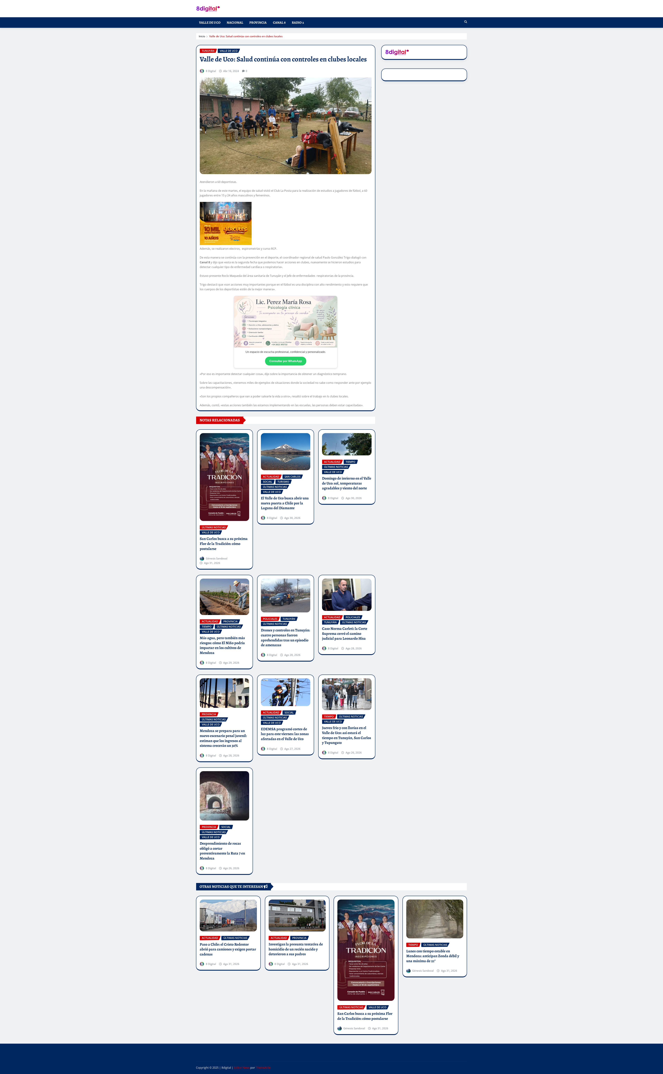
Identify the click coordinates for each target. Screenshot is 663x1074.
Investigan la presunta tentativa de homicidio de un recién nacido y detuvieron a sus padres (296, 949)
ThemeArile (263, 1068)
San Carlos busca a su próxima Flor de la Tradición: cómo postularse (224, 543)
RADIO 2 (298, 22)
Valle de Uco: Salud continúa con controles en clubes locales (245, 36)
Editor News (242, 1068)
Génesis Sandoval (216, 558)
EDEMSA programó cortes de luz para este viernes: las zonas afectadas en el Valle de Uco (285, 733)
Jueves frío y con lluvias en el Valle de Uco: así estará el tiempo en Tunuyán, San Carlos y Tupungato (346, 735)
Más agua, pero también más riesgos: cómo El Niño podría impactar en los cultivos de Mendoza (222, 645)
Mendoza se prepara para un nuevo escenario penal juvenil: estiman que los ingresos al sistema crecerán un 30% (223, 738)
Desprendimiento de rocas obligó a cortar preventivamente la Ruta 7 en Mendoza (222, 851)
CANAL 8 (279, 22)
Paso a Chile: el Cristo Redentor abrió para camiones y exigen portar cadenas (228, 949)
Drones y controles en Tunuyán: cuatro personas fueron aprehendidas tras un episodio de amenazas (285, 638)
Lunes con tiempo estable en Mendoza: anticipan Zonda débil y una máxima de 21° (432, 956)
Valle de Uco (209, 22)
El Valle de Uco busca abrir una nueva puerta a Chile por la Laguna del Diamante (285, 503)
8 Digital (211, 71)
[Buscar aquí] (465, 22)
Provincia (258, 22)
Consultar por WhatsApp (285, 361)
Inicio (202, 36)
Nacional (235, 22)
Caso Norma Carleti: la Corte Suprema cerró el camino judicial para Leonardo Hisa (344, 633)
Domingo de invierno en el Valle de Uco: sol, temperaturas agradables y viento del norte (346, 483)
